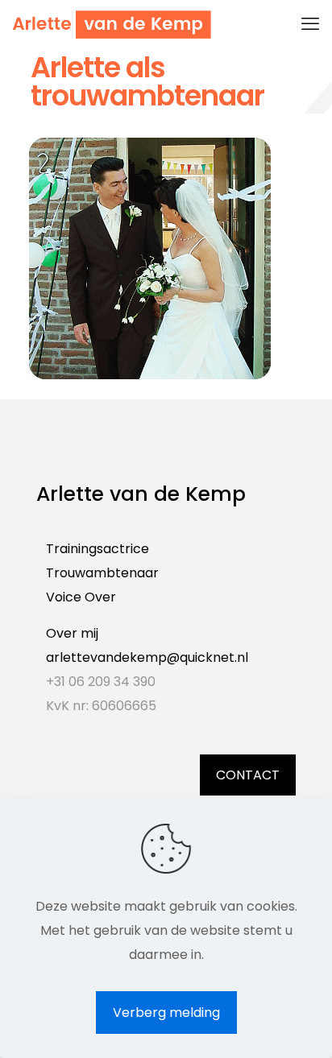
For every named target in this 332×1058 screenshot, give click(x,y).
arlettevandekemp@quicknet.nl (147, 657)
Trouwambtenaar (102, 573)
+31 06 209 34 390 (101, 681)
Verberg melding (166, 1012)
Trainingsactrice (97, 548)
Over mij (72, 633)
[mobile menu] (310, 24)
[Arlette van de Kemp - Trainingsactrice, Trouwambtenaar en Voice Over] (111, 24)
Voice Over (81, 597)
